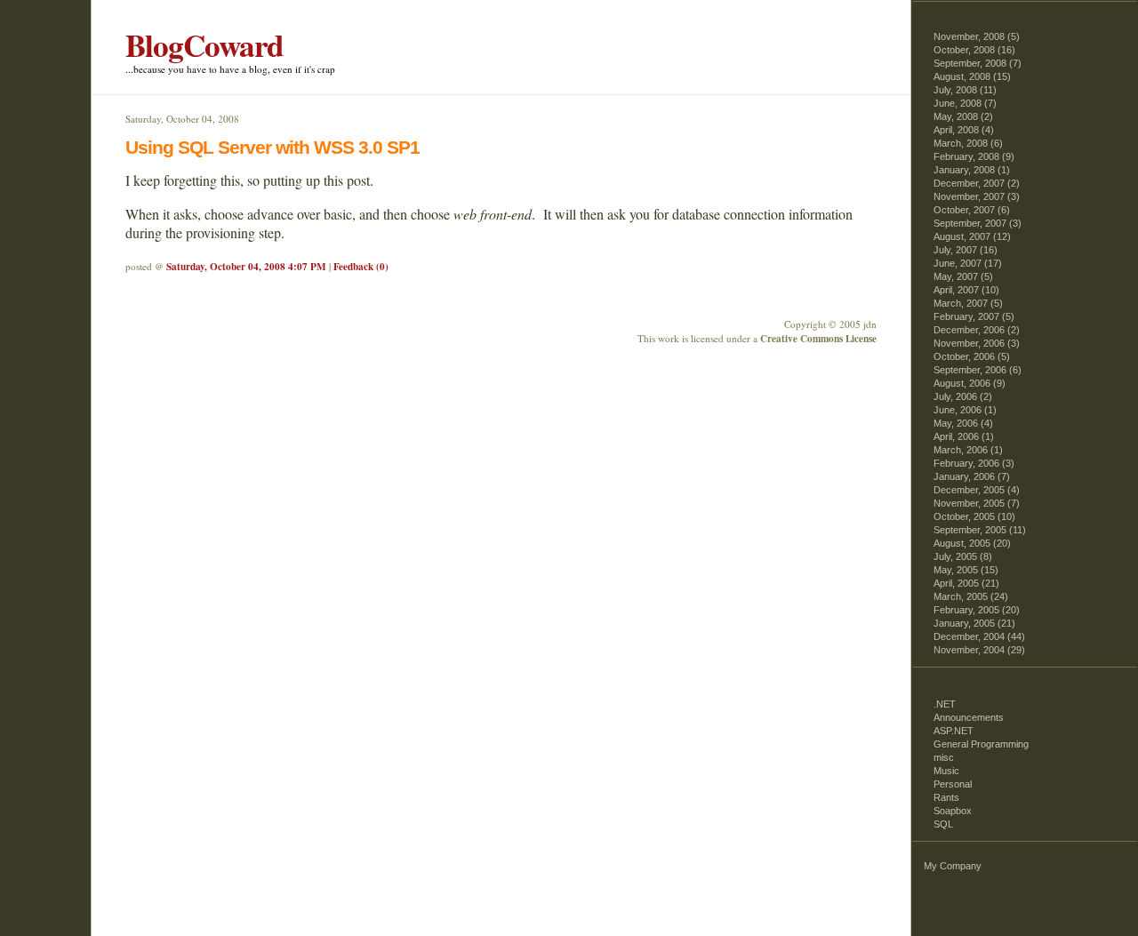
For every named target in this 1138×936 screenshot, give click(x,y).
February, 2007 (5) (974, 316)
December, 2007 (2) (977, 183)
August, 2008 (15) (972, 76)
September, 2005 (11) (980, 529)
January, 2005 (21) (974, 623)
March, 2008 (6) (968, 143)
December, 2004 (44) (979, 636)
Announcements (969, 717)
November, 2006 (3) (977, 343)
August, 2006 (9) (970, 383)
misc (944, 757)
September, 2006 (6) (978, 369)
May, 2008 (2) (963, 116)
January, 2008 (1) (972, 169)
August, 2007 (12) (972, 236)
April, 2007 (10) (966, 289)
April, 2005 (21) (966, 583)
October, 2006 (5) (972, 356)
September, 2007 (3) (978, 223)
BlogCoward (204, 45)
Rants (946, 797)
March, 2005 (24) (971, 596)
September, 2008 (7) (978, 63)
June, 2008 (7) (965, 103)
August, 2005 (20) (972, 543)
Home (75, 47)
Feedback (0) (361, 266)
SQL (943, 824)
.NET (945, 704)
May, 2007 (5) (963, 276)
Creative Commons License (818, 338)
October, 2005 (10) (974, 516)
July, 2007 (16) (966, 249)
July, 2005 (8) (963, 556)
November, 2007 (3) (977, 196)
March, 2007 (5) (968, 303)
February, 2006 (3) (974, 463)
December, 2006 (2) (977, 329)
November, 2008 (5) (977, 36)
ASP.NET (954, 730)
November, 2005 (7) (977, 503)
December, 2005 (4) (977, 489)
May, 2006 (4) (963, 423)
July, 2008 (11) (965, 89)
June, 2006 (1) (965, 409)
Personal (953, 784)
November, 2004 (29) (979, 649)
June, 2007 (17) (968, 263)
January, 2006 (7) (972, 476)
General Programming (981, 744)
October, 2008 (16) (974, 49)
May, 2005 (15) (966, 569)
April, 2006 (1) (964, 436)
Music (946, 770)
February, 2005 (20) (977, 609)
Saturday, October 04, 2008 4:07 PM (246, 266)
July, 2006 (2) (963, 396)
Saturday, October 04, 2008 (182, 118)
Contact (75, 129)
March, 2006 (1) (968, 449)
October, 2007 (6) (972, 209)
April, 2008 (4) (964, 129)
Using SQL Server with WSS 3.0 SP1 (272, 147)
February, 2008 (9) (974, 156)
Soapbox (953, 810)
